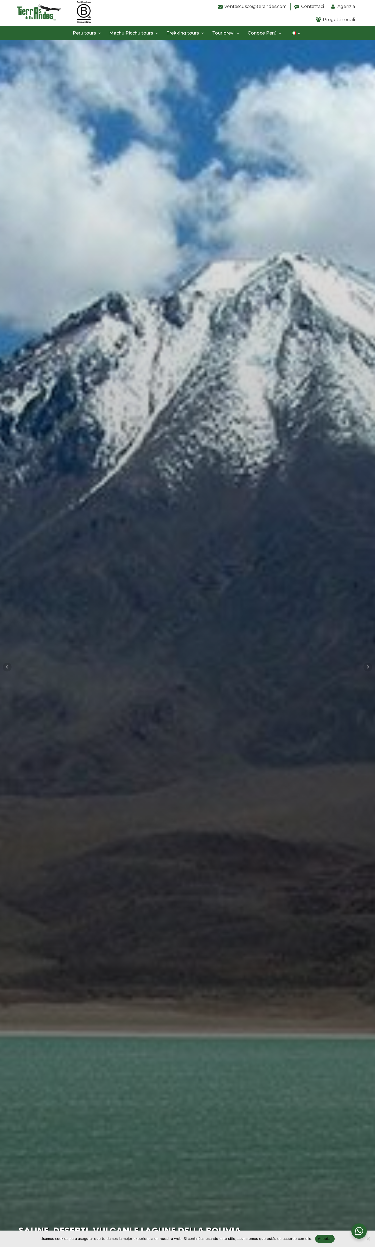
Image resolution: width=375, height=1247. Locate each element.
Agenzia (346, 6)
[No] (368, 1239)
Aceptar (325, 1238)
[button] (87, 33)
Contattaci (312, 6)
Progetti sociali (339, 19)
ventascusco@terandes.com (256, 6)
